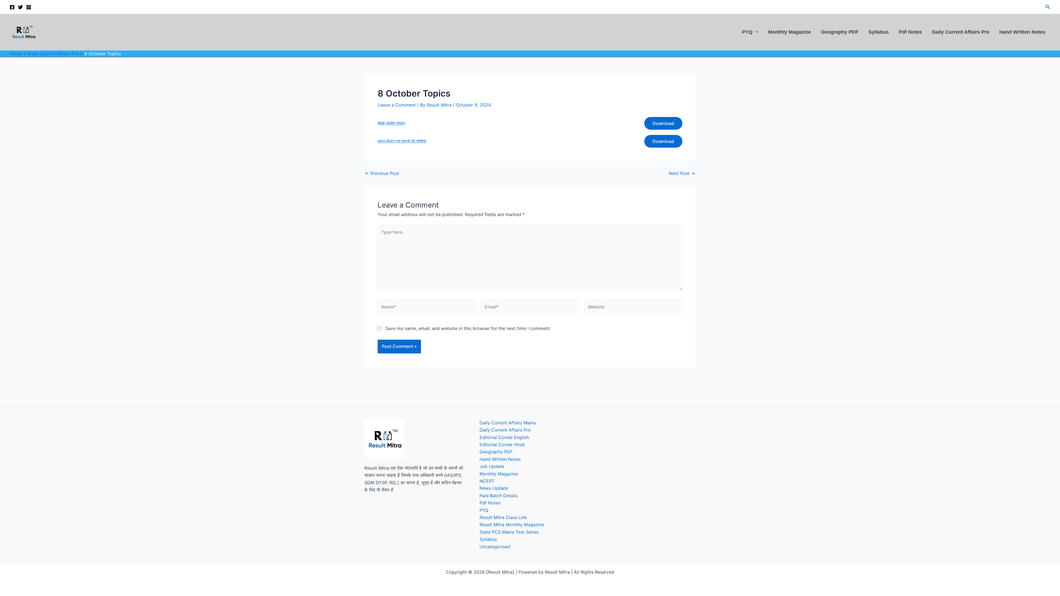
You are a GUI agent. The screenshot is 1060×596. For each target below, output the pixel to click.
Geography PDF (839, 31)
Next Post (682, 173)
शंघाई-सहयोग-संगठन (391, 123)
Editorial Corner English (504, 437)
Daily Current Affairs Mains (507, 422)
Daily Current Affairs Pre (960, 31)
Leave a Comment (397, 105)
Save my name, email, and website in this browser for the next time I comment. (468, 328)
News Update (493, 488)
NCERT (486, 481)
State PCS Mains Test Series (509, 532)
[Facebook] (12, 7)
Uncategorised (494, 546)
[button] (1047, 7)
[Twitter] (20, 7)
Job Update (491, 466)
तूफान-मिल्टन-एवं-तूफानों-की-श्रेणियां (402, 141)
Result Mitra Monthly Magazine (511, 524)
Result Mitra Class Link (503, 517)
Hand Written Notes (1022, 31)
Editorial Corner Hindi (502, 444)
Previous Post (382, 173)
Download (663, 123)
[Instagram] (28, 7)
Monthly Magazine (789, 31)
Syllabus (878, 31)
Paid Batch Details (498, 495)
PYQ (747, 31)
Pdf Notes (910, 31)
